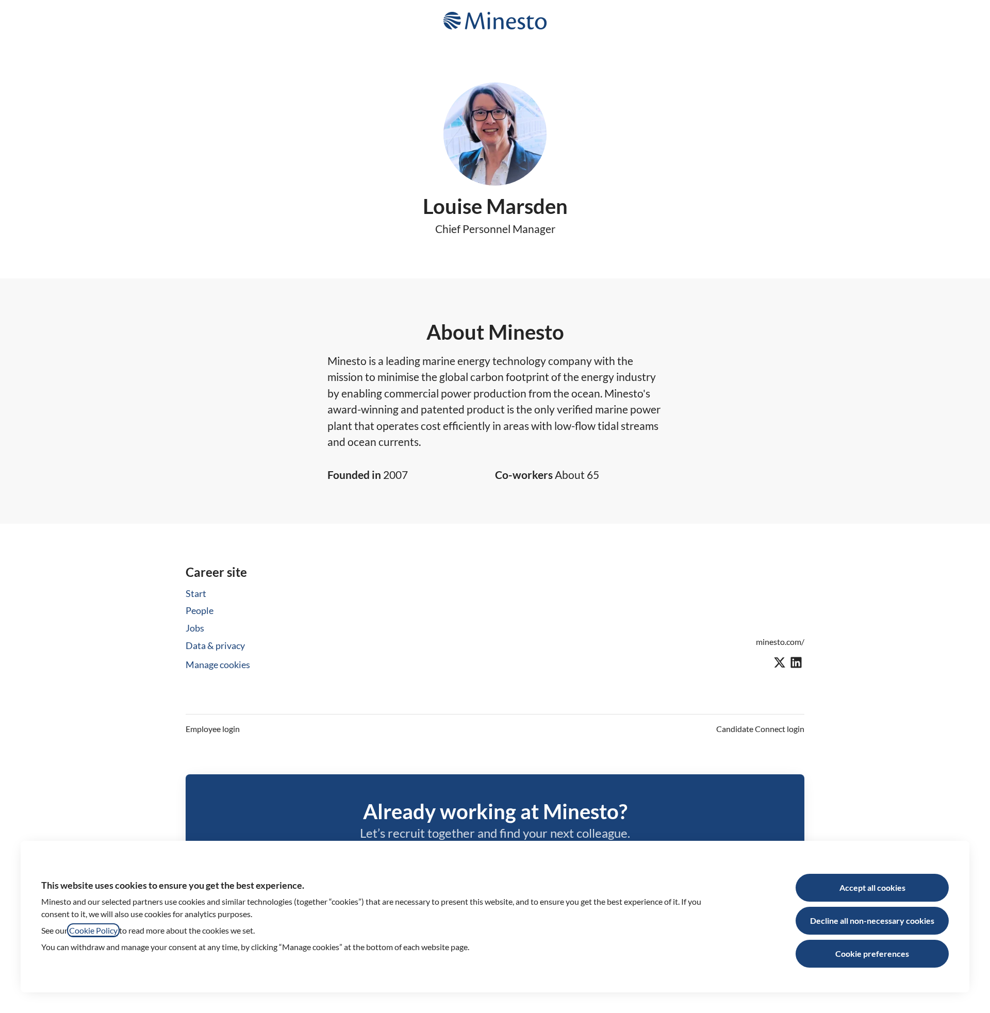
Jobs (195, 628)
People (199, 610)
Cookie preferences (872, 953)
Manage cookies (218, 664)
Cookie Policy (93, 930)
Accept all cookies (872, 887)
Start (196, 593)
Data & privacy (215, 645)
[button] (969, 20)
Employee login (213, 729)
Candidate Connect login (760, 729)
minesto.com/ (780, 641)
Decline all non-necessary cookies (872, 920)
